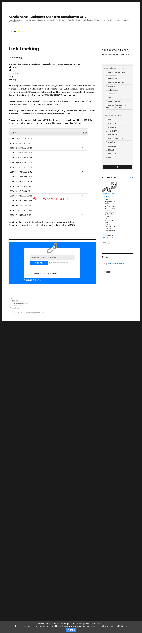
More (108, 158)
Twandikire (14, 308)
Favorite (107, 243)
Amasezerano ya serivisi (19, 303)
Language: (13, 31)
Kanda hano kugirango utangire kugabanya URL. (48, 17)
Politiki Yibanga (16, 301)
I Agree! (71, 630)
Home (12, 299)
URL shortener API (17, 306)
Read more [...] (108, 237)
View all (130, 178)
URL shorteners (115, 263)
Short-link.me (108, 194)
